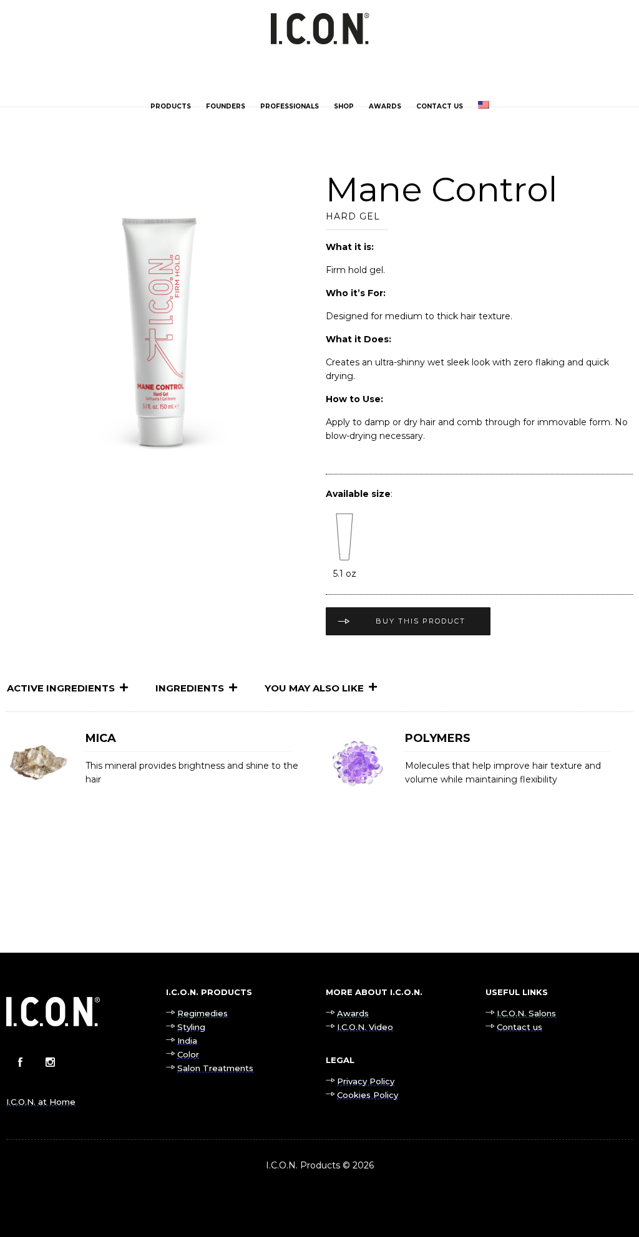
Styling (191, 1027)
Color (188, 1054)
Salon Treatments (215, 1068)
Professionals (289, 106)
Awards (385, 106)
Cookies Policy (367, 1095)
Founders (225, 106)
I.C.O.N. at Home (41, 1102)
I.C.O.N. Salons (526, 1013)
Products (170, 106)
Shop (344, 106)
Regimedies (202, 1013)
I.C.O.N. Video (365, 1027)
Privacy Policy (365, 1081)
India (187, 1041)
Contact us (439, 106)
